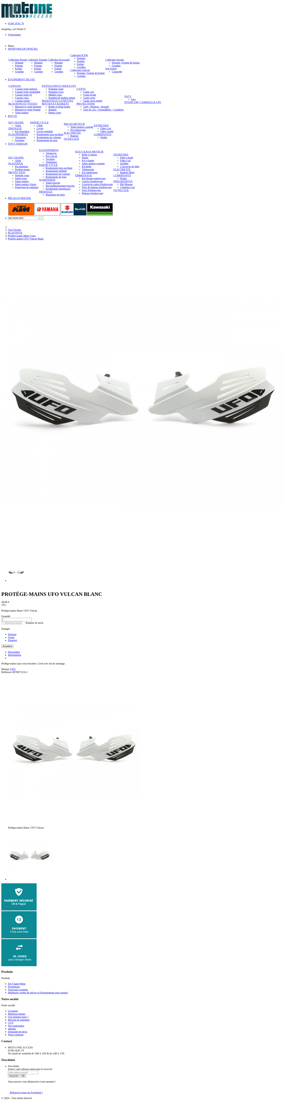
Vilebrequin (88, 169)
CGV (11, 1022)
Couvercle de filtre (129, 166)
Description (14, 652)
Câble (40, 125)
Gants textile (89, 94)
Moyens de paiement (19, 1019)
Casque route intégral (26, 89)
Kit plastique (21, 166)
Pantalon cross (55, 91)
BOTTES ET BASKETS (55, 103)
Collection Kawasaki (59, 59)
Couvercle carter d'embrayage (97, 184)
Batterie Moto (127, 172)
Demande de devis (17, 1031)
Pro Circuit (51, 156)
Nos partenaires (16, 1025)
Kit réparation (22, 131)
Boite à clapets (89, 154)
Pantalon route (55, 89)
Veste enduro (22, 112)
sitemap (12, 1028)
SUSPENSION (47, 179)
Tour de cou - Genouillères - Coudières (103, 109)
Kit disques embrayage (94, 178)
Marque (5, 669)
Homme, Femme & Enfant (91, 73)
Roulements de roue (47, 140)
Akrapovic (20, 137)
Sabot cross (21, 178)
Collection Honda (17, 59)
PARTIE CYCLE (39, 122)
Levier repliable (45, 131)
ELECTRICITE (72, 133)
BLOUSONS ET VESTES (22, 103)
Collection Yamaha (37, 59)
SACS (127, 96)
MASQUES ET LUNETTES (57, 100)
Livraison (13, 1011)
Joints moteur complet (81, 127)
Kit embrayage (78, 130)
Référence (7, 672)
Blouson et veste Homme (28, 106)
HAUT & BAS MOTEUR (89, 151)
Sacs (133, 99)
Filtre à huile (106, 131)
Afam (18, 125)
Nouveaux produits (18, 989)
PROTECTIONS (86, 103)
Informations (14, 655)
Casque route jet (23, 94)
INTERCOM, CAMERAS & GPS (142, 102)
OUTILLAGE (71, 138)
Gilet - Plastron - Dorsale (96, 106)
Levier (40, 128)
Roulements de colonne (49, 137)
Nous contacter (16, 1034)
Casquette (117, 71)
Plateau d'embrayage (92, 193)
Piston (85, 157)
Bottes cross (54, 112)
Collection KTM (79, 55)
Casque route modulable (27, 91)
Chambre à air (127, 187)
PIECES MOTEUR (74, 124)
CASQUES (14, 86)
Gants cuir (88, 91)
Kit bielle (86, 166)
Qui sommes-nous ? (18, 1016)
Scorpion (19, 140)
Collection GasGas (80, 70)
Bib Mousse (126, 184)
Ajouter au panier (12, 623)
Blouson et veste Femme (28, 109)
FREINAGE (15, 128)
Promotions (14, 986)
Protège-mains (22, 169)
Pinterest (12, 640)
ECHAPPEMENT (18, 134)
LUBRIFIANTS (102, 134)
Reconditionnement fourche (60, 185)
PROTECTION (16, 172)
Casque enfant (22, 100)
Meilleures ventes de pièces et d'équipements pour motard (38, 992)
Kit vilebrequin (89, 172)
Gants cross (89, 97)
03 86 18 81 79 (16, 23)
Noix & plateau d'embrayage (97, 187)
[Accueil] (11, 226)
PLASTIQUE (15, 163)
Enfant (18, 68)
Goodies (19, 71)
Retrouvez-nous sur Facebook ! (26, 1092)
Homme (19, 62)
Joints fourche (53, 182)
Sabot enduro (22, 181)
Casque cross (22, 97)
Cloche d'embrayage (92, 181)
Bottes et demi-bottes (59, 106)
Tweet (11, 637)
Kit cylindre (88, 160)
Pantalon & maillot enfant (61, 97)
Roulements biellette (56, 171)
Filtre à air (105, 128)
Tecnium (50, 159)
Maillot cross (55, 94)
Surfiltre (124, 163)
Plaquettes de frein (55, 194)
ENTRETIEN (101, 125)
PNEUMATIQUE (123, 181)
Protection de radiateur (26, 187)
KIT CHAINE (16, 122)
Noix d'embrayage (91, 190)
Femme (19, 65)
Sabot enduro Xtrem (25, 184)
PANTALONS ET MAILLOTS (59, 86)
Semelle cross (22, 175)
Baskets (52, 109)
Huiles (103, 137)
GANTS (81, 89)
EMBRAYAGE (83, 175)
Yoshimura (51, 162)
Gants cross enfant (92, 100)
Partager (12, 634)
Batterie (74, 135)
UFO (13, 669)
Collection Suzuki (114, 59)
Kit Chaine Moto (17, 983)
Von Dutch (111, 68)
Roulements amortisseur (58, 188)
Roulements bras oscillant (50, 134)
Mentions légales (16, 1014)
